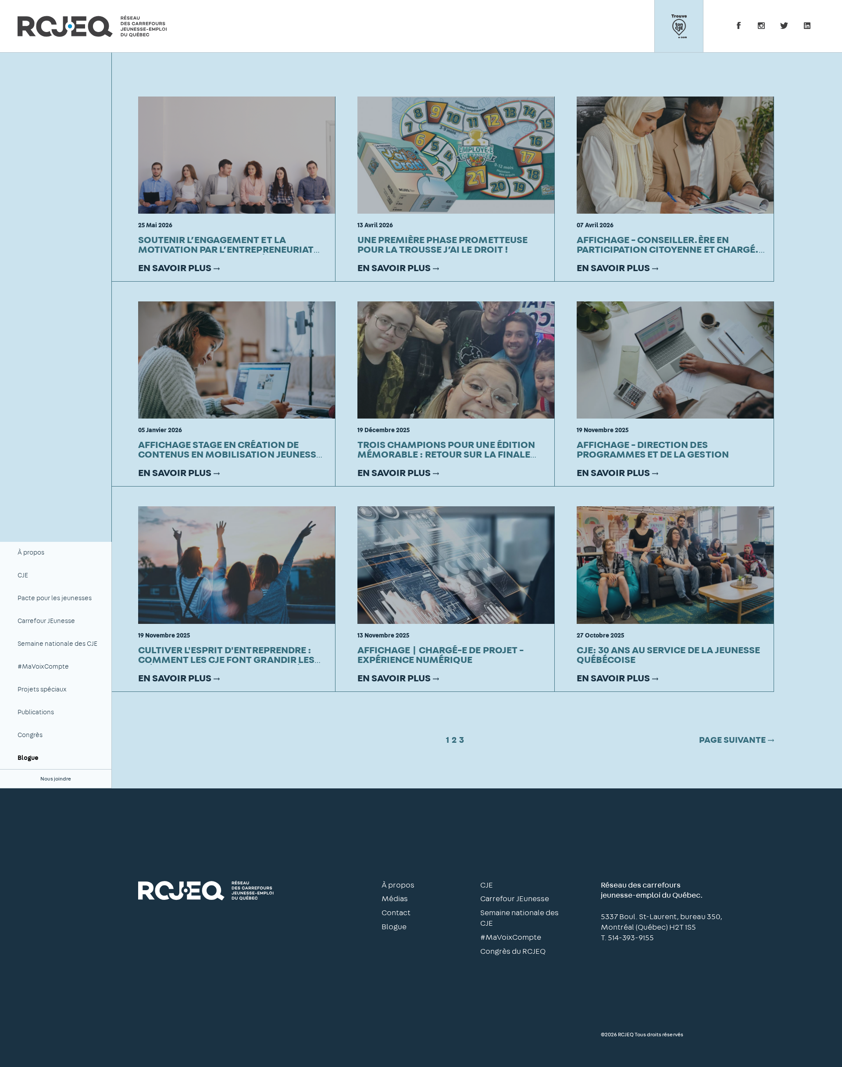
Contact (396, 913)
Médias (395, 899)
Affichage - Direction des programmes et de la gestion (653, 449)
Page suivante (732, 740)
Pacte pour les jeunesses (55, 598)
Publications (36, 712)
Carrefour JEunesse (46, 621)
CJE (23, 575)
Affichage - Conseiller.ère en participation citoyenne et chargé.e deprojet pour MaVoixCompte (670, 249)
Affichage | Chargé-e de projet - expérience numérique (440, 655)
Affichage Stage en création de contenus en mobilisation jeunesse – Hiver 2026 (229, 454)
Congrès (30, 735)
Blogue (28, 758)
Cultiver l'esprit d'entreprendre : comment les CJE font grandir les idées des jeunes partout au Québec (228, 659)
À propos (31, 552)
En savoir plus (174, 268)
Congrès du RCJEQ (513, 952)
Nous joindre (55, 778)
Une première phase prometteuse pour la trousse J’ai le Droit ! (442, 244)
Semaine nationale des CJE (57, 644)
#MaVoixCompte (43, 666)
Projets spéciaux (42, 689)
